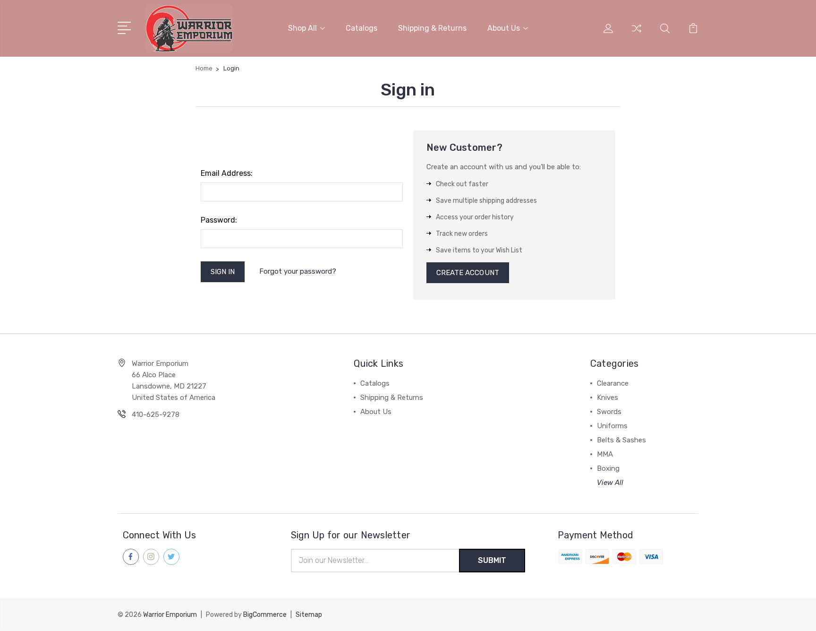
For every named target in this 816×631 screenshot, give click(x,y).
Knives (607, 397)
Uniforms (612, 426)
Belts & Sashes (621, 440)
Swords (609, 411)
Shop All (302, 28)
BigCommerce (265, 615)
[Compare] (636, 34)
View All (610, 482)
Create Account (467, 272)
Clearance (613, 383)
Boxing (608, 468)
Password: (219, 220)
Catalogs (361, 28)
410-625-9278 (155, 414)
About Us (503, 28)
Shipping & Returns (432, 28)
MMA (605, 454)
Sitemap (309, 615)
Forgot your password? (297, 271)
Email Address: (227, 173)
